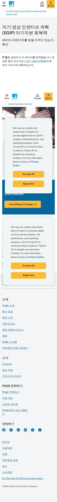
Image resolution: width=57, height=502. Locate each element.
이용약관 (7, 448)
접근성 (6, 442)
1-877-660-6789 (34, 61)
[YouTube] (25, 430)
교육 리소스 (8, 323)
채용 (4, 336)
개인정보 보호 (10, 460)
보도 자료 (7, 370)
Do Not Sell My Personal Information (22, 478)
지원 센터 (7, 398)
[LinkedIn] (18, 430)
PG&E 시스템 (9, 342)
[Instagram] (32, 430)
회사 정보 (7, 311)
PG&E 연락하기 (10, 392)
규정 (4, 454)
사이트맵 (7, 472)
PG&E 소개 (8, 305)
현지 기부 (7, 317)
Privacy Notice (36, 257)
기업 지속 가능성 (11, 376)
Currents (7, 364)
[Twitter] (11, 430)
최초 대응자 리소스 (13, 329)
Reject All (28, 275)
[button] (4, 4)
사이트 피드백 (10, 404)
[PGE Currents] (40, 430)
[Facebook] (4, 430)
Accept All (28, 266)
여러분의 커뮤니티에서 (15, 348)
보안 (4, 466)
